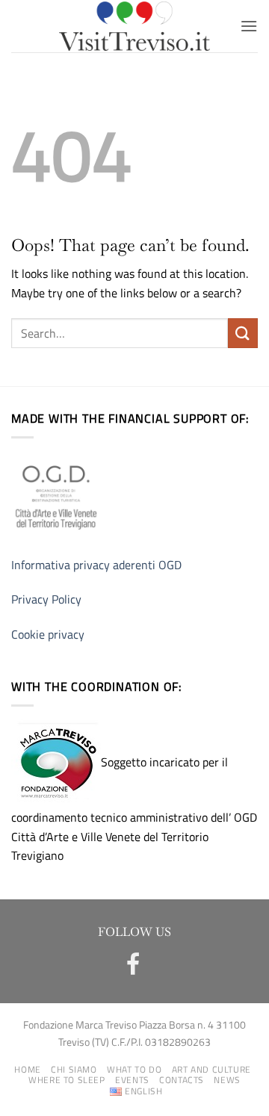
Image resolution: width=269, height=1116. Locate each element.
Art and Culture (211, 1069)
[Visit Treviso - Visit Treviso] (135, 26)
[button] (249, 25)
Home (27, 1069)
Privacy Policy (46, 599)
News (227, 1080)
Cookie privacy (47, 634)
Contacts (181, 1080)
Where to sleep (66, 1080)
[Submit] (243, 332)
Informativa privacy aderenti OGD (96, 565)
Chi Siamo (74, 1069)
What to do (134, 1069)
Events (132, 1080)
